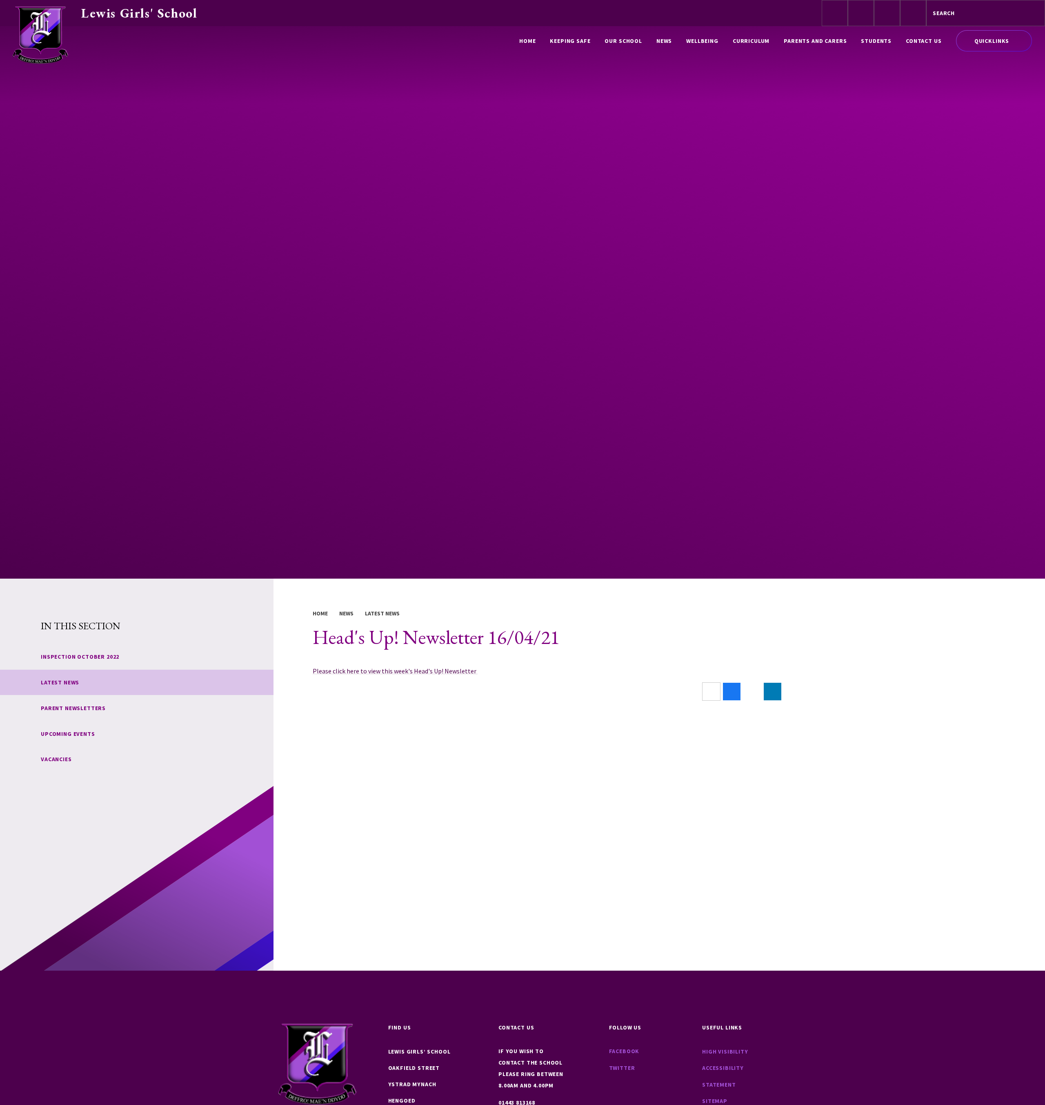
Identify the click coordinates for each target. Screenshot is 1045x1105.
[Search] (1031, 13)
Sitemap (714, 1101)
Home (320, 613)
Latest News (382, 613)
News (346, 613)
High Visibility (725, 1051)
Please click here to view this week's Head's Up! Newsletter (395, 671)
